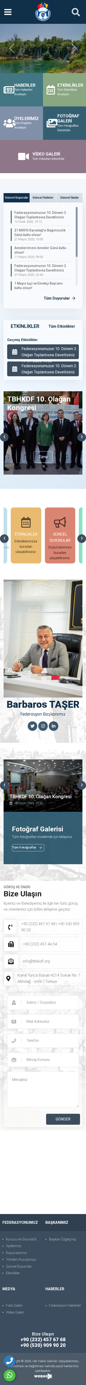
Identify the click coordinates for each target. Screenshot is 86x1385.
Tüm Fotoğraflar (24, 847)
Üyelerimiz (13, 1246)
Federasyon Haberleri (65, 1305)
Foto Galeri (14, 1305)
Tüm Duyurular (57, 298)
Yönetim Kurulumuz (21, 1259)
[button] (12, 48)
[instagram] (43, 726)
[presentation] (4, 437)
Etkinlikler (13, 1273)
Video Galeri (15, 1312)
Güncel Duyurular (19, 1266)
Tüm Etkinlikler (61, 326)
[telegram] (32, 726)
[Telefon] (10, 1361)
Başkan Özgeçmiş (62, 1239)
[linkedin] (53, 726)
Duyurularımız (16, 1253)
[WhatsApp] (10, 1375)
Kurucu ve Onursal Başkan (23, 1239)
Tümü (43, 457)
